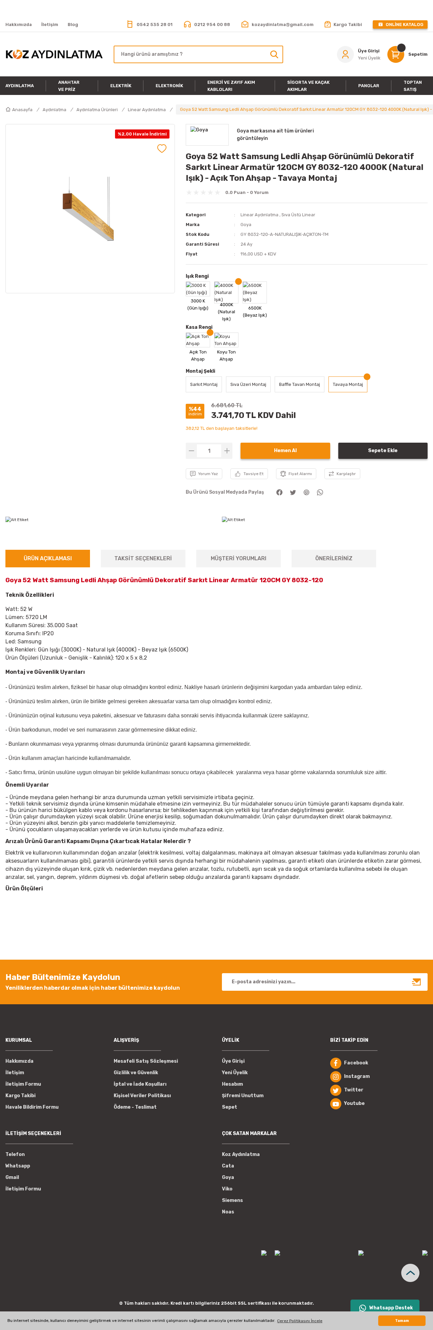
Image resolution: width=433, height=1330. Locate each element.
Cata (228, 1166)
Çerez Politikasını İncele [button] (299, 1321)
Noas (228, 1212)
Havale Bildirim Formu (32, 1107)
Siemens (232, 1200)
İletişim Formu (23, 1084)
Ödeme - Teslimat (135, 1107)
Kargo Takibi (20, 1096)
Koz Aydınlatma (241, 1154)
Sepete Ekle (382, 450)
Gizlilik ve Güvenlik (136, 1073)
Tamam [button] (402, 1321)
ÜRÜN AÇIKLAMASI (48, 558)
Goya (246, 224)
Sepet (229, 1107)
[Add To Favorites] (162, 148)
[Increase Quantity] (226, 450)
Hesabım (232, 1084)
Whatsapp (17, 1166)
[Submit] (416, 982)
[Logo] (54, 54)
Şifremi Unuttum (243, 1096)
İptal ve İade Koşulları (140, 1084)
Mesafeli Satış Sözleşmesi (146, 1061)
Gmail (12, 1177)
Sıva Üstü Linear (298, 214)
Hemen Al (285, 450)
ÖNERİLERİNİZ (333, 558)
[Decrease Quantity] (191, 450)
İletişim (14, 1073)
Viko (227, 1189)
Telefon (15, 1154)
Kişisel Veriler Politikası (142, 1096)
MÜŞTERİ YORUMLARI (238, 558)
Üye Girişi (233, 1061)
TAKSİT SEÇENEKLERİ (143, 558)
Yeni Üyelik (235, 1073)
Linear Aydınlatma (259, 214)
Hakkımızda (19, 1061)
